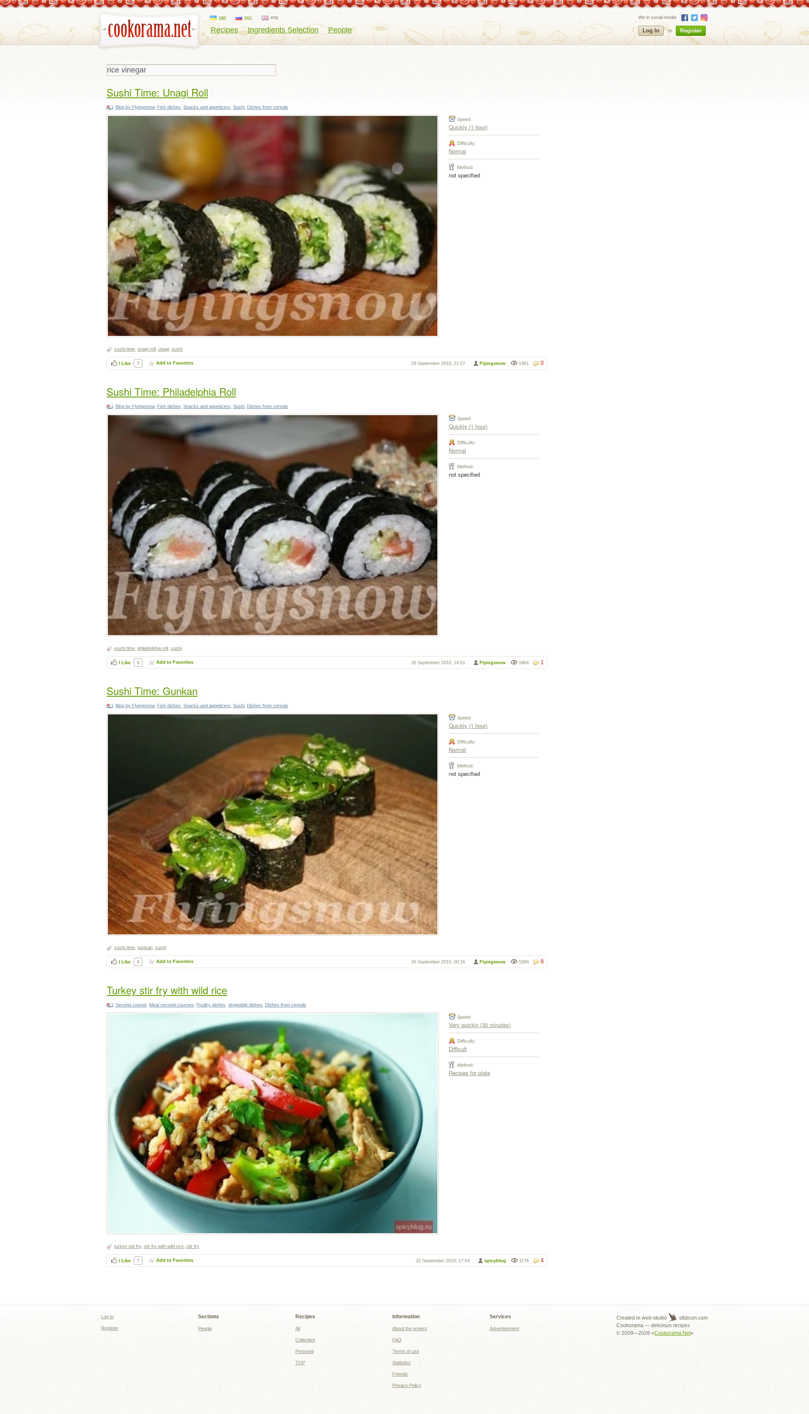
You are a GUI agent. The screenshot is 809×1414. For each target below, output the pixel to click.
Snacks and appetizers (206, 107)
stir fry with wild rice (164, 1246)
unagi (163, 348)
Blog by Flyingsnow (135, 107)
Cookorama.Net (672, 1333)
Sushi (238, 107)
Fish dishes (169, 107)
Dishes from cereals (267, 107)
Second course (131, 1004)
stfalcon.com (693, 1318)
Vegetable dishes (245, 1004)
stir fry (192, 1246)
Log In (651, 30)
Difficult (458, 1049)
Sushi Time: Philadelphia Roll (171, 391)
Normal (457, 151)
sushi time (124, 348)
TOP (300, 1362)
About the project (409, 1328)
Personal (304, 1351)
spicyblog (495, 1260)
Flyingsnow (493, 363)
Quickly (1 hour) (468, 127)
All (297, 1328)
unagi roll (146, 348)
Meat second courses (171, 1004)
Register (691, 30)
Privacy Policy (406, 1385)
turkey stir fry (127, 1246)
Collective (305, 1339)
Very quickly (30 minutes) (480, 1025)
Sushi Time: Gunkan (152, 690)
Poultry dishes (210, 1004)
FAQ (397, 1339)
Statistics (401, 1362)
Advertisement (504, 1328)
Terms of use (405, 1351)
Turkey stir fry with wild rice (167, 989)
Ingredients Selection (283, 30)
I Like (125, 363)
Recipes (224, 30)
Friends (400, 1373)
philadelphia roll (152, 648)
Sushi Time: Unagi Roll (157, 92)
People (340, 30)
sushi (176, 348)
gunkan (145, 947)
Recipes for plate (469, 1073)
